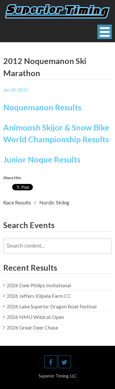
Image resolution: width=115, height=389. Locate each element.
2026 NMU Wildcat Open (35, 317)
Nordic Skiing (54, 202)
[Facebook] (50, 361)
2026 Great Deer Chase (32, 327)
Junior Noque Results (41, 159)
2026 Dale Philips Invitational (39, 285)
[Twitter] (64, 361)
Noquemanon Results (43, 107)
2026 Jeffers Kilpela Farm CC (39, 296)
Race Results (17, 202)
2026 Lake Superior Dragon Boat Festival (51, 306)
